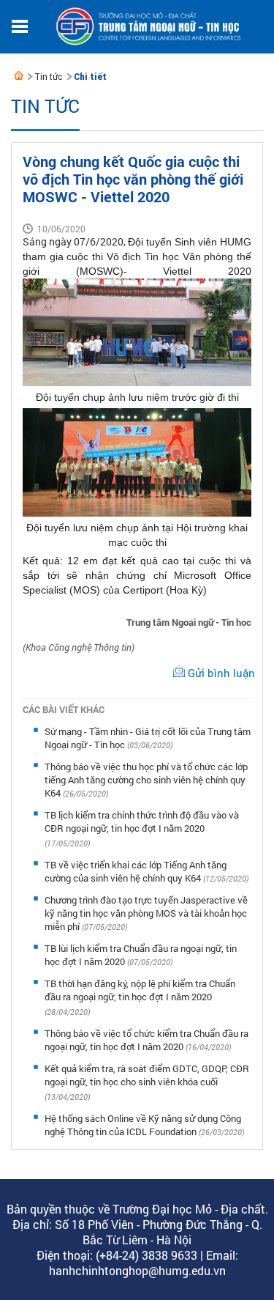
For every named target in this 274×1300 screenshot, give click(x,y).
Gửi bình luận (221, 672)
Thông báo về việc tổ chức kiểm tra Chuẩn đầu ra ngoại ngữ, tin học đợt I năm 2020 (146, 1040)
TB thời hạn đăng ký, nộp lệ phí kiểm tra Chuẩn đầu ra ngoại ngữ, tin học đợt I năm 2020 (140, 990)
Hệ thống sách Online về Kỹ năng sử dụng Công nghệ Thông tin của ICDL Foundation (143, 1125)
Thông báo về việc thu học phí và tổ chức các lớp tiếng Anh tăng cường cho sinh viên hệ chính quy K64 (146, 779)
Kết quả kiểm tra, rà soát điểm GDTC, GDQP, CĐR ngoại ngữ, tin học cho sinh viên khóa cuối (147, 1075)
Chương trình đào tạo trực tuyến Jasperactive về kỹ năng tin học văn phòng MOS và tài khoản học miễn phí (146, 913)
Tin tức (48, 76)
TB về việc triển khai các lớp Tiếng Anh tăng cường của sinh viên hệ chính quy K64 (136, 871)
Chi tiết (90, 76)
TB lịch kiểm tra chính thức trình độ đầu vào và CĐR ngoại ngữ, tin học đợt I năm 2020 (142, 821)
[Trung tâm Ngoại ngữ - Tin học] (19, 75)
